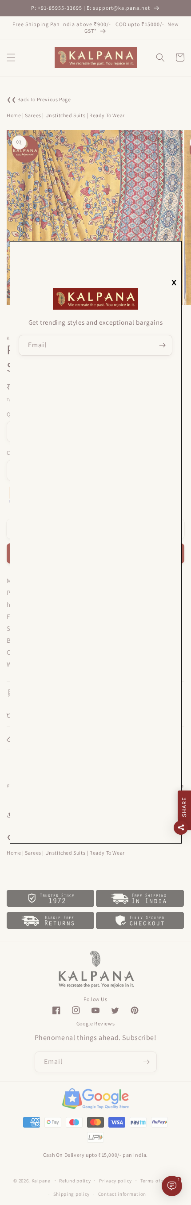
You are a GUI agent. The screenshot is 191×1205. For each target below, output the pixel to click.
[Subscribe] (162, 345)
